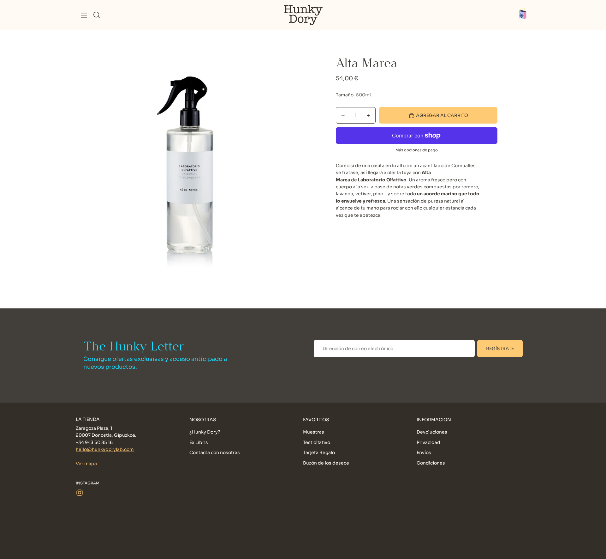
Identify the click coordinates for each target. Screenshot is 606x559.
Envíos (424, 453)
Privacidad (428, 442)
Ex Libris (198, 442)
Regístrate (500, 348)
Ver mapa (86, 463)
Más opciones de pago (416, 150)
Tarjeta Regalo (319, 453)
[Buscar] (97, 15)
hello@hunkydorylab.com (105, 450)
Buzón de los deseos (326, 463)
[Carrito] (526, 15)
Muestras (313, 432)
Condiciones (431, 463)
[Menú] (84, 15)
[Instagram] (79, 492)
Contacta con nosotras (214, 453)
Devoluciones (432, 432)
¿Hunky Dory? (204, 432)
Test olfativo (316, 442)
